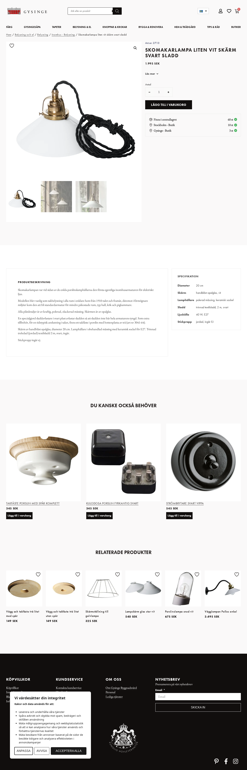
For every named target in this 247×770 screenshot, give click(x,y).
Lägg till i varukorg (168, 105)
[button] (203, 11)
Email (159, 690)
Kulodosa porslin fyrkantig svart (112, 503)
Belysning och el (24, 34)
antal (148, 84)
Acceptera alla (69, 750)
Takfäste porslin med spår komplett (32, 503)
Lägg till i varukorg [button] (19, 515)
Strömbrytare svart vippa (185, 503)
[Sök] (117, 11)
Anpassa (24, 750)
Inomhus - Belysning (63, 34)
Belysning (42, 34)
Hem (8, 34)
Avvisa (42, 750)
